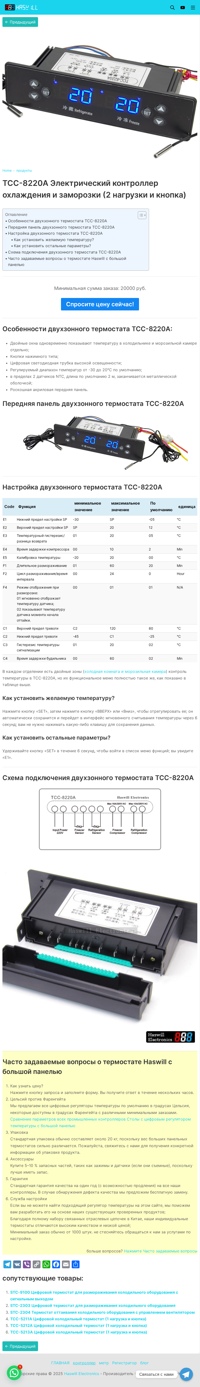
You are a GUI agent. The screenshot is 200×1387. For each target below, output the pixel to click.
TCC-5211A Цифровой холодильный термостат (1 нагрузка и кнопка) (78, 1318)
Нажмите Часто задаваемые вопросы (160, 1251)
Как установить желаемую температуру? (54, 239)
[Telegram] (186, 1374)
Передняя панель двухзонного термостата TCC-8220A (61, 227)
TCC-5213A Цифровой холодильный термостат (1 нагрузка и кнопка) (78, 1332)
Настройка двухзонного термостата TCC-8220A (55, 233)
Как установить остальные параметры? (52, 245)
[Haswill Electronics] (22, 7)
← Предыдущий (20, 22)
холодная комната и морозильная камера (125, 671)
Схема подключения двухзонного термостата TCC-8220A (64, 252)
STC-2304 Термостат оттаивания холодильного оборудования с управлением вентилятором (102, 1312)
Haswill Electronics (81, 1373)
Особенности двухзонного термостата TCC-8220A (57, 220)
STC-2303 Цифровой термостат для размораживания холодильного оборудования (92, 1305)
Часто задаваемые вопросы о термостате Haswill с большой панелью (67, 261)
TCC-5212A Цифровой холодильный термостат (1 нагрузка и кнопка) (78, 1325)
